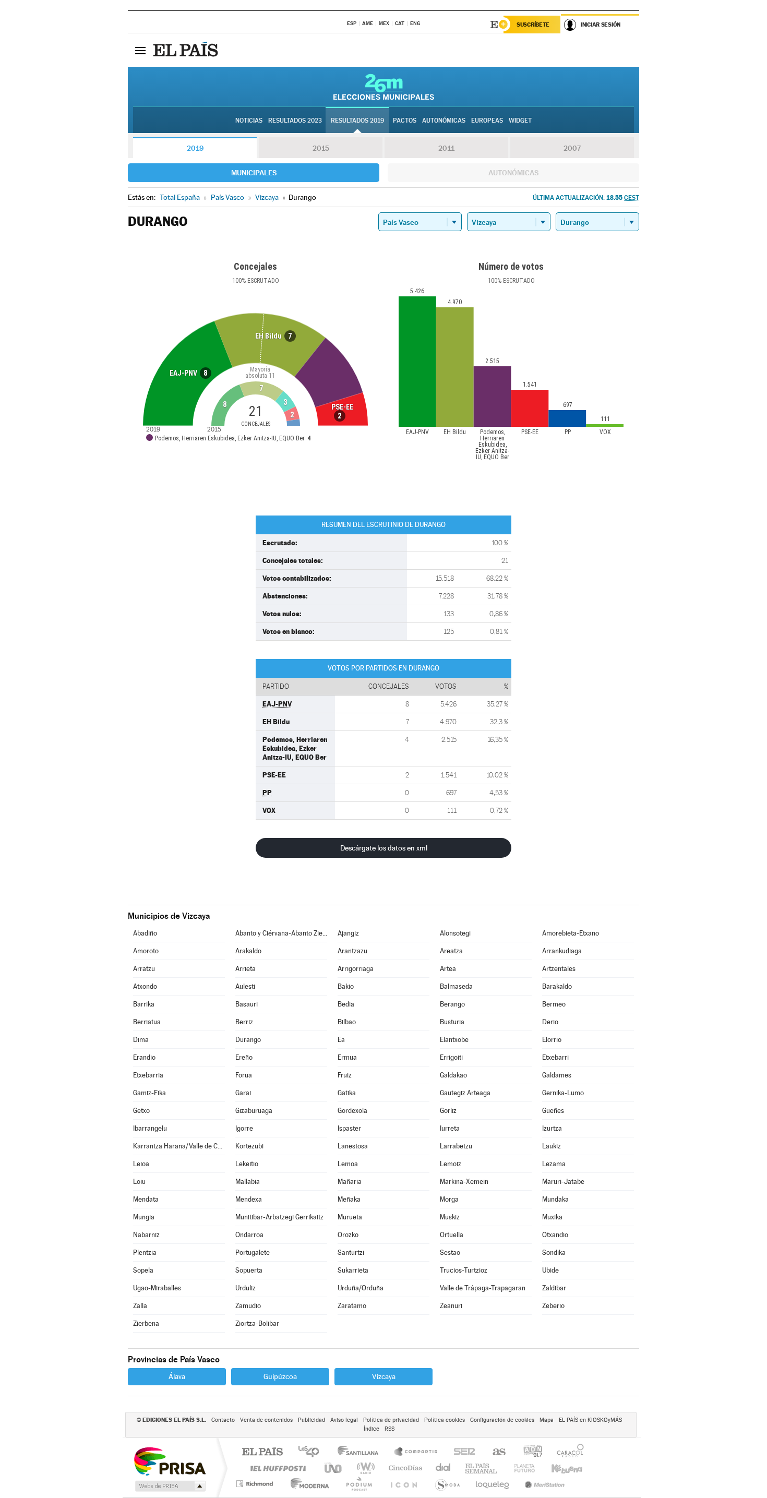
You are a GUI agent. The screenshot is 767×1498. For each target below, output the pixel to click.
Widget (520, 120)
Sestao (450, 1252)
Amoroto (146, 951)
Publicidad (311, 1420)
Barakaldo (557, 986)
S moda (446, 1483)
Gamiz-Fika (149, 1093)
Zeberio (553, 1306)
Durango (248, 1040)
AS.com (494, 1452)
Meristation (543, 1483)
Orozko (348, 1235)
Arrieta (245, 969)
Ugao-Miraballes (157, 1288)
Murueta (350, 1217)
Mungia (143, 1217)
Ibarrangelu (150, 1128)
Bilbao (347, 1022)
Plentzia (145, 1252)
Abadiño (145, 933)
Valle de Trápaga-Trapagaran (482, 1288)
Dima (141, 1040)
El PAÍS (262, 1452)
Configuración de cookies (502, 1420)
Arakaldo (248, 951)
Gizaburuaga (253, 1110)
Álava (177, 1376)
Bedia (346, 1004)
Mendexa (248, 1199)
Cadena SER (461, 1452)
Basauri (246, 1004)
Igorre (244, 1128)
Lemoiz (450, 1164)
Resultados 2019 (357, 120)
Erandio (144, 1057)
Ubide (550, 1270)
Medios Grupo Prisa (169, 1486)
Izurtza (552, 1128)
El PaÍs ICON (403, 1483)
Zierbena (146, 1323)
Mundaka (555, 1199)
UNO (333, 1468)
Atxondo (145, 986)
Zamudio (248, 1306)
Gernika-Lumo (563, 1093)
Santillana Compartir (416, 1452)
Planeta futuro (520, 1468)
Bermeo (554, 1004)
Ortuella (451, 1235)
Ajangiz (348, 933)
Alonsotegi (455, 933)
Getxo (141, 1110)
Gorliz (448, 1110)
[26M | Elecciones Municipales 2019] (383, 86)
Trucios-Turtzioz (463, 1270)
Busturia (452, 1022)
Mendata (146, 1199)
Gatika (347, 1093)
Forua (243, 1075)
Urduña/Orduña (361, 1288)
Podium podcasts (358, 1483)
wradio (364, 1468)
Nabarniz (146, 1235)
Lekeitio (246, 1164)
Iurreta (450, 1128)
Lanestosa (353, 1146)
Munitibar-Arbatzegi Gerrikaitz (279, 1217)
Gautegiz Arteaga (465, 1093)
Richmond (256, 1483)
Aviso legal (344, 1420)
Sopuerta (248, 1270)
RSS (389, 1428)
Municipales (254, 173)
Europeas (487, 120)
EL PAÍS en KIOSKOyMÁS (590, 1420)
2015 (321, 148)
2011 (446, 148)
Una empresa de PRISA (169, 1461)
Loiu (139, 1181)
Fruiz (345, 1075)
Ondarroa (249, 1235)
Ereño (244, 1057)
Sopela (143, 1270)
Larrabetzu (456, 1146)
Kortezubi (249, 1146)
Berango (452, 1004)
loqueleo (493, 1483)
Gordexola (352, 1110)
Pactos (404, 120)
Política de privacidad (391, 1420)
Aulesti (245, 986)
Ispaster (349, 1128)
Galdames (556, 1075)
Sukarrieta (353, 1270)
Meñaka (349, 1199)
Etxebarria (148, 1075)
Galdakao (453, 1075)
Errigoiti (451, 1057)
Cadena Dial (443, 1468)
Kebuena (557, 1468)
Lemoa (348, 1164)
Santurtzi (351, 1252)
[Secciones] (140, 50)
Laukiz (551, 1146)
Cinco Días (403, 1468)
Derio (550, 1022)
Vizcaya (384, 1376)
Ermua (347, 1057)
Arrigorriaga (356, 969)
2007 (572, 148)
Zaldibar (554, 1288)
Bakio (346, 986)
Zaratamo (352, 1306)
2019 (195, 148)
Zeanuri (451, 1306)
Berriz (244, 1022)
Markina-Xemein (464, 1181)
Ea (341, 1040)
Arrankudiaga (562, 951)
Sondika (554, 1252)
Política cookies (444, 1420)
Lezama (554, 1164)
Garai (243, 1093)
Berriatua (147, 1022)
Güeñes (553, 1110)
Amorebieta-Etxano (570, 933)
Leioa (141, 1164)
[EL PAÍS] (187, 50)
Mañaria (350, 1181)
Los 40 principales (312, 1452)
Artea (448, 969)
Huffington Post (276, 1468)
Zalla (140, 1306)
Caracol (567, 1452)
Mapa (547, 1420)
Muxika (552, 1217)
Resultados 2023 (295, 120)
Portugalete (252, 1252)
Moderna (307, 1483)
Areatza (451, 951)
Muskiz (450, 1217)
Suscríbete (533, 24)
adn (529, 1452)
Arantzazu (352, 951)
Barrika (143, 1004)
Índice (371, 1428)
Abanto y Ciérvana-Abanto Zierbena (281, 933)
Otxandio (555, 1235)
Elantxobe (454, 1040)
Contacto (223, 1420)
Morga (449, 1199)
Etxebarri (555, 1057)
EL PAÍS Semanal (482, 1468)
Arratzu (144, 969)
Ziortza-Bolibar (257, 1323)
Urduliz (245, 1288)
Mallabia (247, 1181)
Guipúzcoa (280, 1376)
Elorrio (551, 1040)
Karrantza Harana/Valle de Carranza (179, 1146)
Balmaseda (456, 986)
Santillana (361, 1452)
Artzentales (559, 969)
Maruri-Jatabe (563, 1181)
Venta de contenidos (266, 1420)
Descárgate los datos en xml (383, 848)
